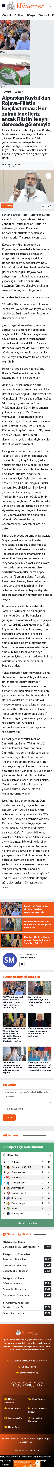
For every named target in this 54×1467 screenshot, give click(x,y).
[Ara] (49, 6)
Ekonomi (43, 15)
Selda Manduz (28, 957)
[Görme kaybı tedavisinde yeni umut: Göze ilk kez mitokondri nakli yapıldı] (14, 1053)
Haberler (6, 92)
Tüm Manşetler (15, 1418)
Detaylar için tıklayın (27, 1223)
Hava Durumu (38, 1399)
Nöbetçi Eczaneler (10, 1401)
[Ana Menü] (3, 5)
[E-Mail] (22, 964)
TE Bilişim (34, 1450)
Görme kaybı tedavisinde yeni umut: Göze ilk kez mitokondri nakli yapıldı (12, 1067)
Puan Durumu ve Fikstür (38, 1410)
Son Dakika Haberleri (35, 1419)
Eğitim (40, 1438)
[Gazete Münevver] (26, 5)
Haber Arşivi (14, 1427)
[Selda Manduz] (10, 960)
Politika (18, 15)
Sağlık (48, 1438)
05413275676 (29, 1367)
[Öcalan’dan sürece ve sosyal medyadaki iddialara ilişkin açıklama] (40, 1019)
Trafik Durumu (14, 1408)
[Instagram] (24, 1384)
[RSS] (40, 1384)
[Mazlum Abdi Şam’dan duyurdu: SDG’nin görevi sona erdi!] (40, 988)
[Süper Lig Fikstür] (50, 1234)
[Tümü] (50, 1135)
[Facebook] (13, 1384)
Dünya (31, 15)
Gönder (9, 1117)
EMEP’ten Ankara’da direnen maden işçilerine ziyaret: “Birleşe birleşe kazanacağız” (13, 1002)
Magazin (24, 1442)
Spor (32, 1442)
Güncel (6, 15)
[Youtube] (29, 1384)
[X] (18, 1384)
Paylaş (9, 206)
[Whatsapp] (35, 1384)
